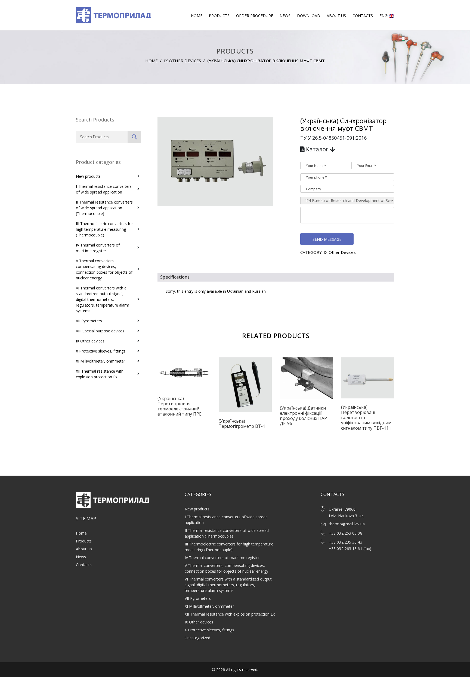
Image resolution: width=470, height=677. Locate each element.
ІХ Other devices (182, 60)
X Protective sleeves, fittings (100, 351)
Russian (259, 291)
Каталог (317, 149)
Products (219, 15)
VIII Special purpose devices (100, 330)
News (285, 15)
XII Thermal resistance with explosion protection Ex (99, 374)
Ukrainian (235, 291)
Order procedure (254, 15)
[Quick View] (184, 377)
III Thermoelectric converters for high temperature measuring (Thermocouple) (104, 229)
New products (88, 176)
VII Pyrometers (89, 320)
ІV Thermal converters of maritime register (98, 247)
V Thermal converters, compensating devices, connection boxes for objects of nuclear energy (104, 269)
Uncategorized (197, 637)
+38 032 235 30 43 (345, 542)
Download (308, 15)
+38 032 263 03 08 (345, 533)
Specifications (175, 277)
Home (196, 15)
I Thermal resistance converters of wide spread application (104, 189)
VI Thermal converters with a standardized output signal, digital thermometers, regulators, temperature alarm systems (102, 299)
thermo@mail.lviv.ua (347, 523)
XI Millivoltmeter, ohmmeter (100, 361)
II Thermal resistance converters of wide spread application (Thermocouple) (104, 207)
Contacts (362, 15)
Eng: (384, 15)
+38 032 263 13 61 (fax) (350, 548)
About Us (336, 15)
